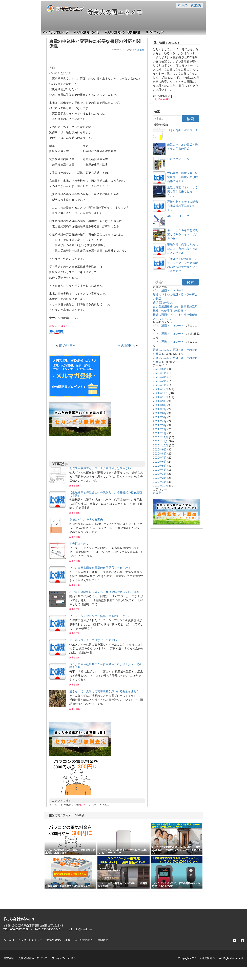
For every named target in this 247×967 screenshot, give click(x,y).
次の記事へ (126, 345)
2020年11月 (160, 441)
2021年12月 (160, 389)
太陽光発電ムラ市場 (87, 32)
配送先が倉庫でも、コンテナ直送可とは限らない (100, 468)
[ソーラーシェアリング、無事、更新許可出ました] (57, 630)
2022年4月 (160, 373)
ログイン (183, 5)
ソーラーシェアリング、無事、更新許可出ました (100, 616)
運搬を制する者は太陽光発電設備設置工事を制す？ (182, 205)
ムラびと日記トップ (57, 32)
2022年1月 (160, 385)
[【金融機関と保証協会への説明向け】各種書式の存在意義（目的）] (57, 506)
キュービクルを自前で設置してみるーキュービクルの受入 (182, 234)
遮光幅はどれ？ (79, 543)
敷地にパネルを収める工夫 (86, 519)
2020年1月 (160, 481)
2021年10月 (160, 397)
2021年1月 (160, 433)
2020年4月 (160, 469)
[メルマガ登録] (74, 396)
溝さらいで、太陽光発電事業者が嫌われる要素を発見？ (104, 691)
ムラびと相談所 (84, 940)
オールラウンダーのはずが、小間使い (93, 640)
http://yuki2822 (162, 98)
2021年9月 (160, 401)
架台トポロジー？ (178, 216)
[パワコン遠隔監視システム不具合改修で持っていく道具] (57, 606)
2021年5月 (160, 417)
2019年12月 (160, 485)
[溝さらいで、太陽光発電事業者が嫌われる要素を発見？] (57, 705)
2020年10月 (160, 445)
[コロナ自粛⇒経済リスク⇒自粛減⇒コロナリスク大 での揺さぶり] (57, 678)
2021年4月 (160, 421)
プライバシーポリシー (65, 958)
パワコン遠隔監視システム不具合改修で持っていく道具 (104, 591)
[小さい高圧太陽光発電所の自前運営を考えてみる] (57, 582)
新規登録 (196, 5)
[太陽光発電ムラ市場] (80, 754)
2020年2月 (160, 477)
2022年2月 (160, 381)
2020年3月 (160, 473)
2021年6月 (160, 413)
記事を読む (74, 485)
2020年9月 (160, 449)
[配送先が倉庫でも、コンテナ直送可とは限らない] (57, 482)
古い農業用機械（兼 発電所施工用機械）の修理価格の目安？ (182, 177)
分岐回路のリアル (178, 158)
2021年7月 (160, 409)
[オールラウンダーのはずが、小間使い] (57, 654)
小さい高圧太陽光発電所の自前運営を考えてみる (100, 567)
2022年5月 (160, 368)
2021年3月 (160, 425)
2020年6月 (160, 461)
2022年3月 (160, 377)
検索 (190, 119)
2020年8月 (160, 453)
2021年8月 (160, 405)
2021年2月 (160, 429)
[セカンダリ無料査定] (80, 435)
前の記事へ (67, 345)
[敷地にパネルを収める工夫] (57, 533)
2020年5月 (160, 465)
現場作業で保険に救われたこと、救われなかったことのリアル (182, 248)
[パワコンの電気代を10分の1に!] (76, 796)
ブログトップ (155, 32)
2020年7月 (160, 457)
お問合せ (102, 940)
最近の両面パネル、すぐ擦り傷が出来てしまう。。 (182, 191)
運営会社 (8, 958)
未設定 (140, 50)
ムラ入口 (8, 940)
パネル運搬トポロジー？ (182, 130)
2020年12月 (160, 437)
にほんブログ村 (59, 325)
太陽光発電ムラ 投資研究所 (123, 32)
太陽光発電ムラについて (33, 958)
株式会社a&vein (18, 918)
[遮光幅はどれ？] (57, 558)
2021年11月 (160, 393)
